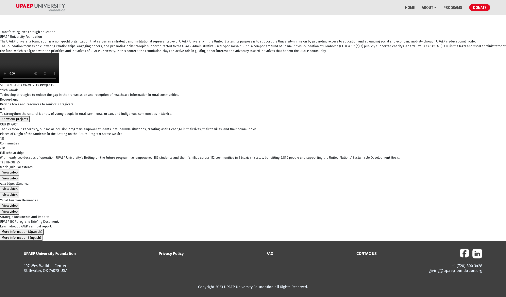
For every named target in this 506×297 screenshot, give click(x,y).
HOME (410, 7)
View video (10, 172)
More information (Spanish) (22, 232)
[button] (434, 7)
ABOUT (427, 7)
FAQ (269, 253)
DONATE (479, 7)
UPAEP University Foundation (50, 253)
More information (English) (21, 237)
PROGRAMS (453, 7)
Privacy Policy (171, 253)
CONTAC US (366, 253)
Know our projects (15, 119)
